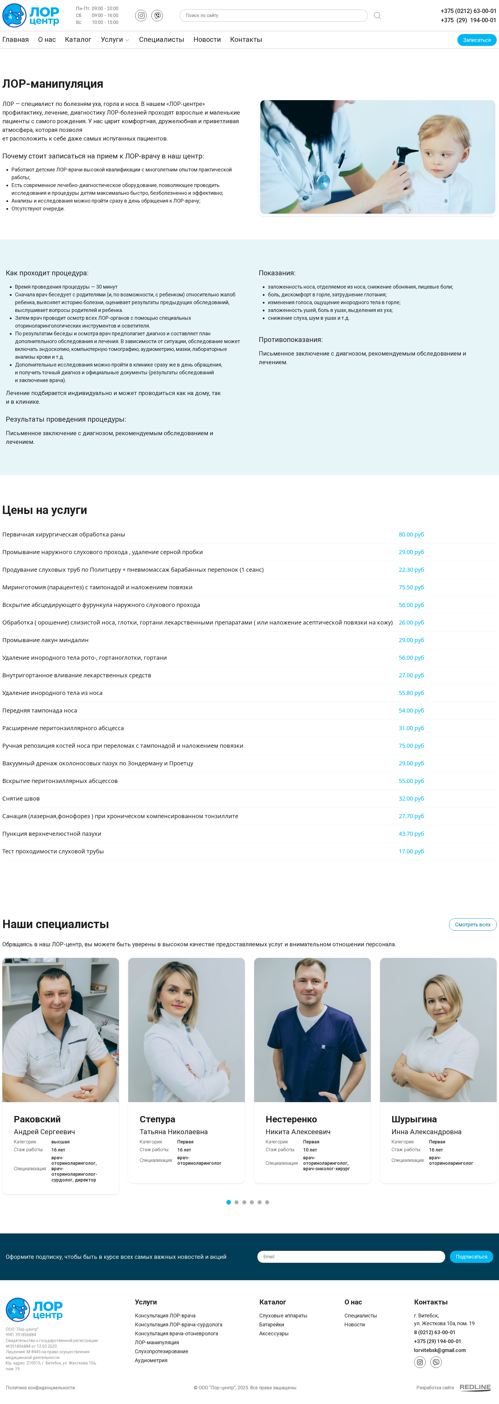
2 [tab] (236, 1202)
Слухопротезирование (161, 1351)
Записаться (477, 40)
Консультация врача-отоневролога (176, 1333)
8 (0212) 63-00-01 (435, 1332)
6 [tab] (267, 1202)
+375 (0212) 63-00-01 (469, 11)
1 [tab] (228, 1202)
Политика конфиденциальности (40, 1387)
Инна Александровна (427, 1125)
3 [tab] (244, 1202)
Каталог (78, 39)
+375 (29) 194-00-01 (468, 20)
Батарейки (271, 1324)
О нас (47, 39)
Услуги (112, 39)
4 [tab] (252, 1202)
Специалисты (161, 39)
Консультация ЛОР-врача (165, 1316)
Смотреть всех (473, 924)
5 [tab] (260, 1202)
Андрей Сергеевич (44, 1125)
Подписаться (471, 1257)
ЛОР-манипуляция (157, 1342)
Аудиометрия (151, 1360)
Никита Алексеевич (298, 1125)
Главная (15, 39)
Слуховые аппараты (283, 1316)
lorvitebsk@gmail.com (440, 1350)
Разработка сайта (435, 1387)
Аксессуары (274, 1333)
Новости (207, 39)
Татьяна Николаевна (174, 1125)
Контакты (246, 39)
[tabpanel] (187, 1072)
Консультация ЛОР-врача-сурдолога (178, 1324)
